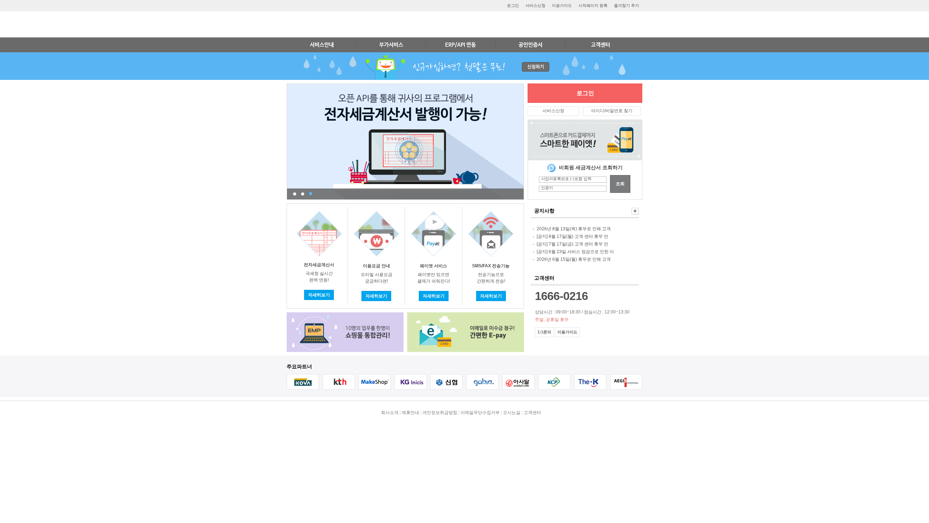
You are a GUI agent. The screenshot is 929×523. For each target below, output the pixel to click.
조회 (620, 183)
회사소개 (389, 412)
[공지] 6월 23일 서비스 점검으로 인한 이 (575, 251)
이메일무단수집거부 (480, 412)
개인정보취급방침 (439, 412)
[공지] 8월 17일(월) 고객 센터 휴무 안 (572, 236)
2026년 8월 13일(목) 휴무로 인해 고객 (574, 228)
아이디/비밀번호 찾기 (612, 110)
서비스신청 (535, 5)
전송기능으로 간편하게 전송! (490, 281)
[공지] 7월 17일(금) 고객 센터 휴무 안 (572, 244)
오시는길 (511, 412)
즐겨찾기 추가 (626, 5)
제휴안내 (410, 412)
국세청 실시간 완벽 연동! (319, 279)
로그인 (513, 5)
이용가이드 (562, 5)
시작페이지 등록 (592, 5)
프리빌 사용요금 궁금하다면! (376, 281)
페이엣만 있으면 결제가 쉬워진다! (433, 281)
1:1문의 (544, 332)
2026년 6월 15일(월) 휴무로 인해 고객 (574, 259)
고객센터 (532, 412)
